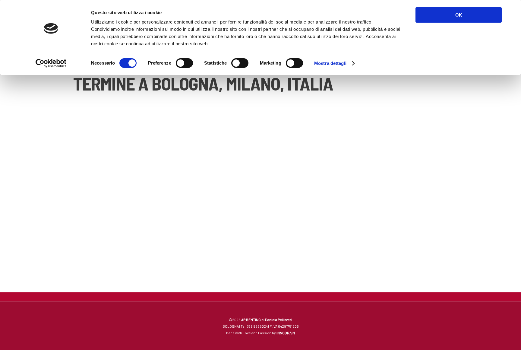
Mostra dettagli (330, 63)
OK (458, 15)
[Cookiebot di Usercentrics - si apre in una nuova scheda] (51, 63)
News (87, 151)
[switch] (184, 63)
